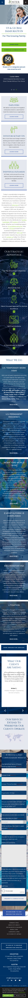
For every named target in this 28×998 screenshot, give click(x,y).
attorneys (15, 205)
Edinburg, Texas (14, 922)
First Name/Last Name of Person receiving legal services (11, 765)
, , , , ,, (14, 395)
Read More (22, 992)
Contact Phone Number (12, 784)
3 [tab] (16, 89)
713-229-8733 (14, 960)
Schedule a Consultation (14, 50)
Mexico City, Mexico (14, 925)
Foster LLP (16, 985)
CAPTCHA (5, 886)
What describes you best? (12, 818)
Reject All (20, 995)
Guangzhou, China (14, 931)
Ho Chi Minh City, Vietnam (14, 934)
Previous (5, 710)
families (24, 220)
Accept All (8, 995)
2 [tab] (14, 89)
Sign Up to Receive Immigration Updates (14, 946)
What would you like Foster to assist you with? (13, 827)
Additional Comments (8, 842)
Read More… (14, 404)
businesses (6, 222)
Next (23, 710)
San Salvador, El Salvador (14, 927)
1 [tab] (11, 89)
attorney (14, 226)
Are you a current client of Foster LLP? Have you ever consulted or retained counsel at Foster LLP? (14, 804)
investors (15, 222)
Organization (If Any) (8, 793)
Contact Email (9, 775)
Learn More (14, 44)
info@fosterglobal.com (14, 978)
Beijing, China (14, 929)
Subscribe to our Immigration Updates (14, 913)
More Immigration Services (14, 647)
